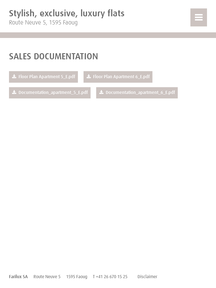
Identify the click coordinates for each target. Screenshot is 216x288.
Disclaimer (147, 276)
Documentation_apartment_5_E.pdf (52, 92)
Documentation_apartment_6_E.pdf (140, 92)
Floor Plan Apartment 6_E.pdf (121, 77)
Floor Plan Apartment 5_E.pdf (46, 77)
